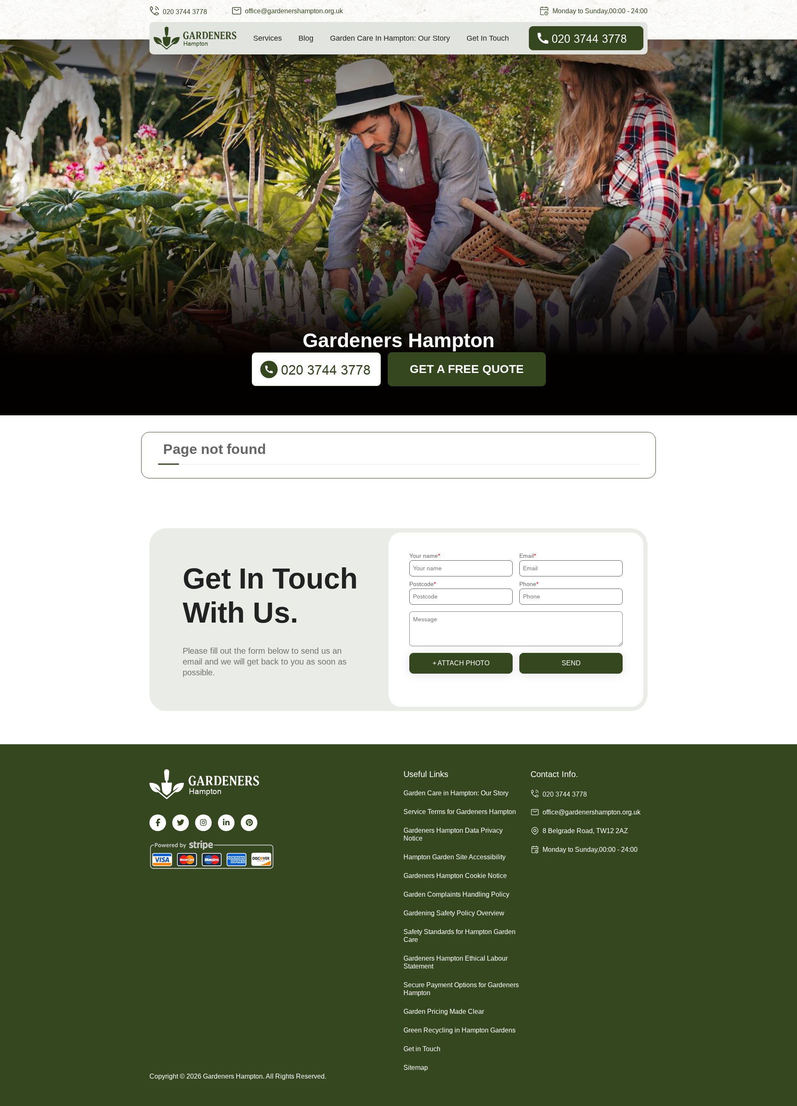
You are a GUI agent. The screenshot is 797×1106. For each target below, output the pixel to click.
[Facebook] (157, 822)
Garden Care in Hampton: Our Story (390, 38)
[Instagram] (203, 822)
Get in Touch (488, 38)
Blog (305, 38)
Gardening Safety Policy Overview (453, 913)
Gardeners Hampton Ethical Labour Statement (455, 962)
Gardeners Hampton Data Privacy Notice (453, 834)
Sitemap (415, 1067)
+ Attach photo (461, 663)
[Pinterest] (249, 822)
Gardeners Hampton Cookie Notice (455, 875)
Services (267, 38)
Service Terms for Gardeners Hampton (459, 811)
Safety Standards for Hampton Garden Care (459, 935)
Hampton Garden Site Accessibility (454, 857)
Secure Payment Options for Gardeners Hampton (461, 988)
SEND (571, 663)
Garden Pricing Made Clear (443, 1011)
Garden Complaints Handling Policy (456, 894)
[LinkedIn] (226, 822)
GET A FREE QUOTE (467, 369)
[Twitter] (180, 822)
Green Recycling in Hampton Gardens (459, 1030)
